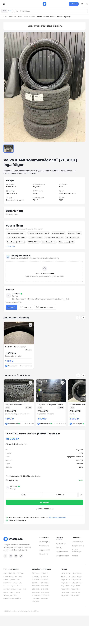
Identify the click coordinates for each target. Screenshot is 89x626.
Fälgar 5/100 (65, 589)
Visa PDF (61, 495)
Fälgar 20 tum (76, 579)
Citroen (20, 573)
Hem (5, 17)
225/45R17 (36, 579)
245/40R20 (45, 592)
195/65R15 (35, 573)
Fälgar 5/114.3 (75, 592)
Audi (5, 573)
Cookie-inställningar (76, 551)
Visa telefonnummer (46, 307)
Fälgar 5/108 (75, 589)
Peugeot (12, 586)
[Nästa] (83, 317)
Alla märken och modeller (12, 598)
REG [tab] (4, 11)
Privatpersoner (61, 543)
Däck (20, 17)
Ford (20, 576)
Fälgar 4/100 (65, 586)
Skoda (5, 592)
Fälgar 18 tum (76, 576)
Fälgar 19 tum (65, 579)
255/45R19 (36, 592)
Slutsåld (46, 502)
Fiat (16, 576)
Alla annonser (44, 546)
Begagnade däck (62, 551)
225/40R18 (44, 583)
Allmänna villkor (77, 542)
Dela (24, 495)
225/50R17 (35, 583)
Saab (19, 589)
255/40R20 (36, 595)
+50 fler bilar (10, 246)
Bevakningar (43, 554)
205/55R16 (44, 573)
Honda (5, 579)
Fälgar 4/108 (75, 586)
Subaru (11, 592)
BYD (14, 573)
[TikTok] (21, 556)
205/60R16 (35, 576)
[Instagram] (11, 556)
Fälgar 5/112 (65, 592)
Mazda (15, 583)
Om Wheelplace (44, 542)
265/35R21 (44, 598)
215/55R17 (44, 579)
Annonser (12, 17)
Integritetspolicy (78, 546)
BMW (10, 573)
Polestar (19, 586)
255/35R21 (35, 598)
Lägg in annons (44, 550)
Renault (13, 589)
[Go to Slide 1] (8, 149)
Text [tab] (10, 11)
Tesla (18, 592)
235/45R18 (36, 586)
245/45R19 (45, 589)
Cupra (5, 576)
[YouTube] (16, 556)
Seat (24, 589)
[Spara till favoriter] (30, 325)
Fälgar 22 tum (76, 583)
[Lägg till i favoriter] (80, 494)
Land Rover (7, 583)
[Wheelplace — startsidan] (44, 4)
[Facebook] (5, 556)
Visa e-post (26, 307)
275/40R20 (45, 595)
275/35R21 (35, 601)
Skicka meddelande (45, 509)
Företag (58, 547)
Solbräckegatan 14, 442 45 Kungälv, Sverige (24, 476)
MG (20, 583)
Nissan (5, 586)
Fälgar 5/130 (75, 595)
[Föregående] (78, 317)
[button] (82, 4)
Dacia (11, 576)
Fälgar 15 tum (65, 573)
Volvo (26, 17)
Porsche (6, 589)
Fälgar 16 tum (76, 573)
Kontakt (75, 556)
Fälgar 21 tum (65, 583)
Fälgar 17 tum (65, 576)
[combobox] (51, 11)
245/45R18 (45, 586)
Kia (18, 579)
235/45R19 (36, 589)
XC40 (33, 17)
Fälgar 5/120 (65, 595)
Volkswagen (7, 595)
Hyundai (12, 579)
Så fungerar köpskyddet (57, 517)
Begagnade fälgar (62, 556)
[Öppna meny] (3, 4)
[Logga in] (87, 4)
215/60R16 (44, 576)
